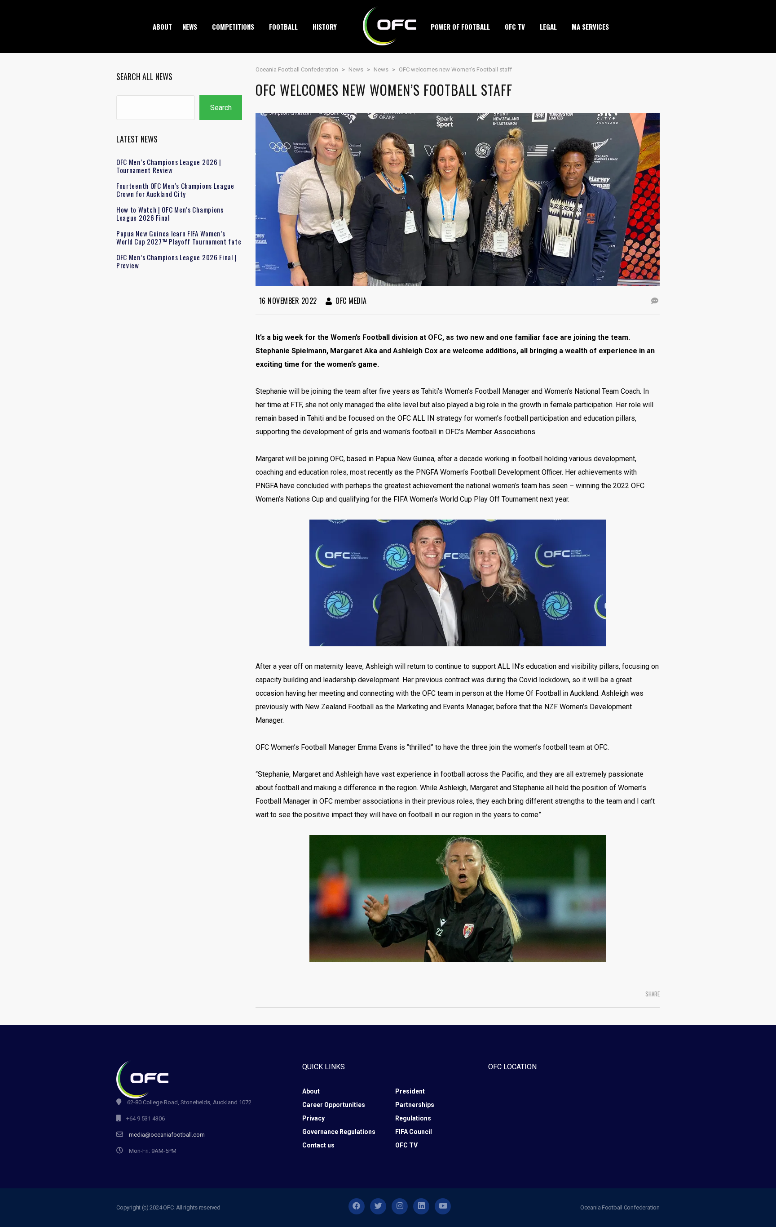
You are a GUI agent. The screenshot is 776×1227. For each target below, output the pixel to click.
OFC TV (406, 1145)
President (410, 1091)
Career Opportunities (333, 1104)
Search (221, 107)
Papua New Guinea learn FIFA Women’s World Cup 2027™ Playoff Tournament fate (178, 237)
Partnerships (414, 1104)
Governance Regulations (338, 1131)
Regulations (413, 1118)
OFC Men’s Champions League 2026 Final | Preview (176, 261)
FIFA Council (413, 1131)
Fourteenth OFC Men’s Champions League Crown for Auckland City (175, 190)
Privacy (313, 1118)
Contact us (318, 1145)
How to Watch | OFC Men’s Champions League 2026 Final (170, 213)
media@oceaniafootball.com (167, 1134)
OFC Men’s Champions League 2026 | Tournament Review (168, 166)
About (311, 1091)
